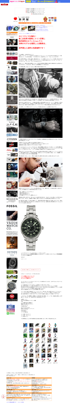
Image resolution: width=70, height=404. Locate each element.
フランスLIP (9, 25)
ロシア (26, 25)
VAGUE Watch (43, 25)
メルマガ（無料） (9, 304)
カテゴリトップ (21, 33)
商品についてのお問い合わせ (26, 273)
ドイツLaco (14, 25)
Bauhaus (23, 25)
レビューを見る (21, 402)
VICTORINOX (31, 25)
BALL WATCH (37, 25)
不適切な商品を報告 (36, 273)
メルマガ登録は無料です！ (11, 402)
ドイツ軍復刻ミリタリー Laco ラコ (30, 33)
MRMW (19, 25)
